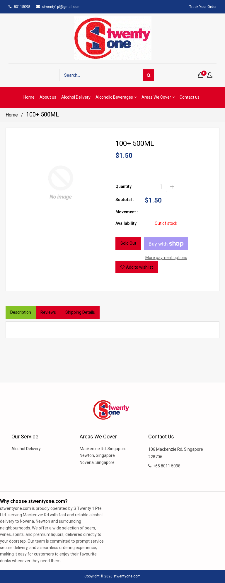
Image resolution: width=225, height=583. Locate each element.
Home (12, 115)
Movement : (126, 212)
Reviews (48, 312)
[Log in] (209, 75)
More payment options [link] (166, 257)
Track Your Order (203, 7)
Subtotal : (124, 199)
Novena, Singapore (97, 462)
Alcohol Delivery (26, 448)
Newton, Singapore (97, 455)
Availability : (127, 223)
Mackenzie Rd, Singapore (103, 448)
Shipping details (80, 312)
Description (20, 312)
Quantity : (124, 186)
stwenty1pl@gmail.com (61, 7)
